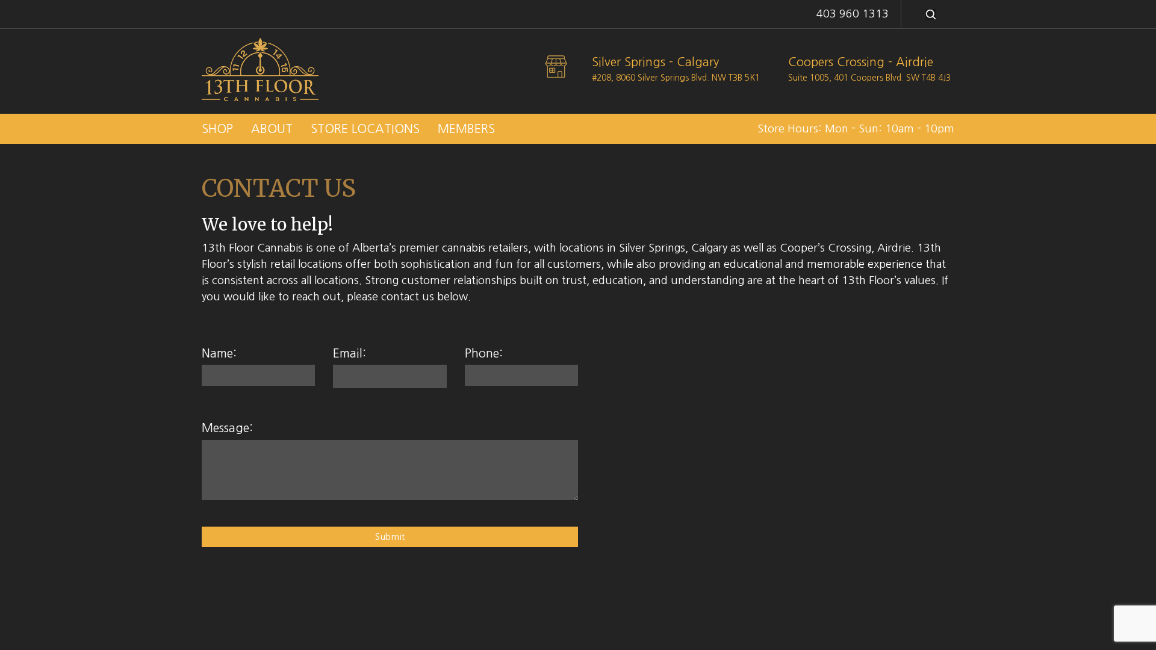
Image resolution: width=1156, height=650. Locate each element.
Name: (219, 353)
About (272, 129)
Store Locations (365, 129)
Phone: (484, 353)
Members (466, 129)
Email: (349, 353)
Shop (217, 129)
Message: (227, 428)
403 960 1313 (852, 13)
